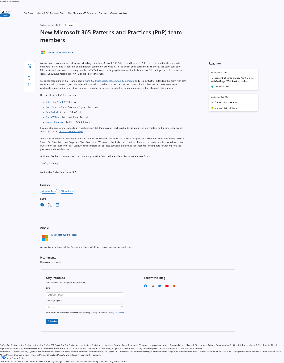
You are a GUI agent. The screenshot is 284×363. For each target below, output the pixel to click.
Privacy (51, 361)
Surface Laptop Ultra (34, 345)
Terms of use (76, 361)
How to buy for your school (113, 348)
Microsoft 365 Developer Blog (50, 13)
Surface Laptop (17, 345)
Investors (52, 354)
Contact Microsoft (39, 361)
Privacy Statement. (116, 312)
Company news (22, 354)
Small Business (121, 351)
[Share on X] (50, 205)
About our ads (120, 361)
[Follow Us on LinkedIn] (160, 287)
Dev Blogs (28, 13)
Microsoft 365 (48, 351)
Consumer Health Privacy (11, 361)
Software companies (252, 351)
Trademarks (87, 361)
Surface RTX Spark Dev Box (56, 345)
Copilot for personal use (102, 345)
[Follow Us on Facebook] (145, 287)
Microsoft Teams (48, 191)
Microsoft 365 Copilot (104, 351)
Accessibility (83, 354)
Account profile (162, 345)
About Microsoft (7, 354)
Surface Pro (5, 345)
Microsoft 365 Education (89, 348)
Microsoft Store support (197, 345)
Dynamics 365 (35, 351)
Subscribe (52, 321)
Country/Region (54, 300)
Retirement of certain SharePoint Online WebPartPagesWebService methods (232, 79)
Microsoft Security (20, 351)
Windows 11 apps (147, 345)
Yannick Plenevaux (55, 122)
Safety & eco (98, 361)
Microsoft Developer (143, 351)
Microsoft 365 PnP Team (60, 52)
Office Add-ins (67, 191)
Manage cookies (62, 361)
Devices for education (40, 348)
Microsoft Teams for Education (64, 348)
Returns (211, 345)
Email (49, 287)
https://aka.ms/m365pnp (71, 131)
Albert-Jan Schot (54, 101)
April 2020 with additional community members (109, 80)
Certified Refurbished (238, 345)
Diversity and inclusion (67, 354)
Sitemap (27, 361)
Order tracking (222, 345)
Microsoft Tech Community (210, 351)
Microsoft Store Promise (260, 345)
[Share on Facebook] (42, 205)
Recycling (109, 361)
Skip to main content (9, 1)
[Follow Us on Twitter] (153, 287)
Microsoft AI (5, 351)
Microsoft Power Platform (66, 351)
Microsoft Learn (160, 351)
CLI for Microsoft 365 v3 (224, 102)
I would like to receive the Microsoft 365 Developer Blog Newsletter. (85, 312)
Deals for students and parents (173, 348)
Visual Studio (268, 351)
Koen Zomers (53, 106)
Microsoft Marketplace (232, 351)
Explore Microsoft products (126, 345)
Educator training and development (142, 348)
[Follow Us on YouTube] (167, 287)
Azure (130, 351)
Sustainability (95, 354)
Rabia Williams (53, 117)
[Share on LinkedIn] (57, 205)
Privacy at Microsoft (39, 354)
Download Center (177, 345)
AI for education (194, 348)
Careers (277, 351)
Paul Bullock (52, 112)
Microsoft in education (19, 348)
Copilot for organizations (80, 345)
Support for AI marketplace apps (182, 351)
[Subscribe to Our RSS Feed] (174, 287)
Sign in (5, 15)
